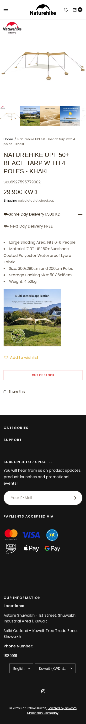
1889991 (10, 655)
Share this (17, 391)
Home (8, 139)
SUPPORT (13, 439)
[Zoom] (43, 62)
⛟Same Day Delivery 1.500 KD (32, 214)
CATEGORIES (16, 427)
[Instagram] (43, 691)
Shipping (10, 200)
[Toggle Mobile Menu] (9, 9)
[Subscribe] (76, 498)
